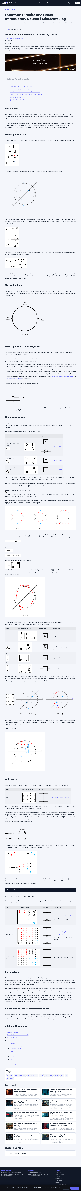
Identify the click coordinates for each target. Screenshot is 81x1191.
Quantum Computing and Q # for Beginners (23, 86)
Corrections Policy (59, 1180)
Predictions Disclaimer (60, 1184)
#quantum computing (20, 1075)
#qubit (41, 1075)
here (34, 408)
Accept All (75, 1188)
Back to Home (11, 9)
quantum (12, 1043)
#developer (10, 1078)
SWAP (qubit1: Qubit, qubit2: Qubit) (60, 797)
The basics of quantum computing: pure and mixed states (27, 94)
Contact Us (4, 1180)
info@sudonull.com (36, 1172)
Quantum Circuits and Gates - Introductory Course (25, 92)
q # (11, 1059)
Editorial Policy (58, 1178)
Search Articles (5, 1182)
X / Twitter (10, 1153)
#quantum (9, 1075)
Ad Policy (57, 1176)
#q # (62, 1075)
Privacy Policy (58, 1172)
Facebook (24, 1153)
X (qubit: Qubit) (58, 446)
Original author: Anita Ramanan (14, 38)
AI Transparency (59, 1182)
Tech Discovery (40, 3)
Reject (66, 1188)
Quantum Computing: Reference (19, 100)
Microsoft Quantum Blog (14, 1037)
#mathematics (48, 1075)
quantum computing (16, 1046)
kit (10, 1062)
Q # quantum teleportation (18, 97)
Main (31, 3)
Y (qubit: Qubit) (58, 460)
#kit (66, 1075)
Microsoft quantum (12, 1032)
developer (13, 1065)
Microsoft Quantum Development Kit (17, 1035)
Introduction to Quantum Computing (21, 89)
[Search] (69, 2)
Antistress (50, 3)
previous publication (24, 978)
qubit (11, 1051)
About (3, 1178)
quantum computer (15, 1048)
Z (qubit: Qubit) (58, 469)
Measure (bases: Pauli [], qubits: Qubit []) (62, 376)
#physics (56, 1075)
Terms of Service (59, 1174)
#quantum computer (32, 1075)
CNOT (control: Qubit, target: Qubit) (63, 915)
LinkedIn (17, 1153)
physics (12, 1056)
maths (11, 1054)
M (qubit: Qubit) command (14, 378)
